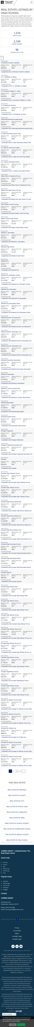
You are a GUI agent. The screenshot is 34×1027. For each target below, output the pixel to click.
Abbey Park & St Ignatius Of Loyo (10, 176)
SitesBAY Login (17, 939)
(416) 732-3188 (10, 907)
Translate (29, 1014)
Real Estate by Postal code (17, 807)
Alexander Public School (8, 417)
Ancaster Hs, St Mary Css (8, 728)
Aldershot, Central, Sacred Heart (10, 388)
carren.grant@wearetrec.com (14, 909)
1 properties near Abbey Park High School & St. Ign (16, 199)
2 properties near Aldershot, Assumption (12, 383)
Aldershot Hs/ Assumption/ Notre (10, 303)
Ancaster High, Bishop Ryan (9, 587)
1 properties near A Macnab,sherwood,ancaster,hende (17, 128)
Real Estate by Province (17, 790)
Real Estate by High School (17, 840)
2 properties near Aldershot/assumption (12, 411)
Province (5, 862)
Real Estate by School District (17, 823)
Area (4, 873)
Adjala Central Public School (9, 218)
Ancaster (3, 459)
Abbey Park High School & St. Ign (11, 190)
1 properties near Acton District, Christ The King (15, 213)
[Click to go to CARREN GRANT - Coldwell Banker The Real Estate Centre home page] (7, 2)
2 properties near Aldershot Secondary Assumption (16, 369)
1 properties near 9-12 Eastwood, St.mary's (13, 114)
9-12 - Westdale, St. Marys (8, 77)
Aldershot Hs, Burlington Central (10, 275)
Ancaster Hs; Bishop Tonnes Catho (11, 742)
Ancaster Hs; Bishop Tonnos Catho (11, 756)
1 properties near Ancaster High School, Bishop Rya (16, 511)
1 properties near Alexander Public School (13, 426)
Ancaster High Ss (6, 572)
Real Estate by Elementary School (17, 829)
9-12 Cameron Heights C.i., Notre (10, 91)
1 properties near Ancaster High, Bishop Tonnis (15, 610)
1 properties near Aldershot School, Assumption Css (16, 355)
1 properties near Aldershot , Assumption (13, 242)
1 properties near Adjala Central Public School (14, 227)
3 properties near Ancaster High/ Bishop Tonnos (15, 666)
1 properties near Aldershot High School (12, 256)
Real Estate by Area (17, 818)
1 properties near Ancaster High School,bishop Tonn (16, 539)
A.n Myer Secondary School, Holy (11, 133)
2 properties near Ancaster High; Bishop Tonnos (15, 695)
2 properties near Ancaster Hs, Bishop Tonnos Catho (16, 709)
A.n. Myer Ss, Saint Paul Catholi (10, 148)
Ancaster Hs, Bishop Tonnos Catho (11, 700)
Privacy (17, 928)
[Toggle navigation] (31, 2)
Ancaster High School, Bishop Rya (11, 502)
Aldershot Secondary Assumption (11, 360)
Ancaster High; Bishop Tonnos (10, 686)
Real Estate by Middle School (17, 834)
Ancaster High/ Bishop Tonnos (10, 657)
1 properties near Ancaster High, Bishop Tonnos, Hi (16, 652)
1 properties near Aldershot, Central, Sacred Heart (15, 397)
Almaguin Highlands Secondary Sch (11, 445)
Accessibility (17, 931)
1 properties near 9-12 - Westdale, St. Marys (14, 86)
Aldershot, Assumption (7, 374)
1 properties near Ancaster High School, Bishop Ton (16, 525)
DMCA (17, 933)
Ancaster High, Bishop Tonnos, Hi (11, 643)
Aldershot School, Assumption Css (11, 346)
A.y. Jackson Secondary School (10, 162)
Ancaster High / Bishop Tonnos (10, 487)
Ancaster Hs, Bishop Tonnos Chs (10, 714)
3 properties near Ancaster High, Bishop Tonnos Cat (16, 638)
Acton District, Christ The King (10, 204)
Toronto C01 (6, 885)
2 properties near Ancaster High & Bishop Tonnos (15, 482)
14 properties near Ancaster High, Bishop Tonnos (15, 624)
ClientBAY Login (17, 936)
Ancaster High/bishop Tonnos (9, 671)
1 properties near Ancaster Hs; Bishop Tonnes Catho (16, 751)
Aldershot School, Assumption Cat (11, 332)
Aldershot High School (7, 247)
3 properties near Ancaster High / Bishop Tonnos (15, 496)
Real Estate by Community (17, 812)
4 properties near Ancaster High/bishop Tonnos (15, 680)
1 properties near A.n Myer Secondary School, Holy (16, 142)
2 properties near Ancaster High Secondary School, (16, 567)
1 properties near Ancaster (8, 468)
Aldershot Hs (5, 261)
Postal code (6, 868)
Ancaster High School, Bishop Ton (11, 516)
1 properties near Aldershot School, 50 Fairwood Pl (16, 326)
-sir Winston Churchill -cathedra (10, 63)
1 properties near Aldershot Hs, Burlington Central (15, 284)
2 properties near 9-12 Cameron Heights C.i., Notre (16, 100)
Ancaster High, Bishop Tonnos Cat (11, 629)
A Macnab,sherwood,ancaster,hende (11, 119)
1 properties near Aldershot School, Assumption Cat (16, 341)
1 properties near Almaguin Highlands (12, 440)
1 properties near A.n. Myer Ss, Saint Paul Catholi (15, 157)
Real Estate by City (17, 801)
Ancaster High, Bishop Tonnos (10, 615)
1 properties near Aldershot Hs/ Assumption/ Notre (15, 312)
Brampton (6, 887)
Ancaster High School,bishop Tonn (11, 530)
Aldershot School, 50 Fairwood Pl (11, 317)
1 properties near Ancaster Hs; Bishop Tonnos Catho (16, 765)
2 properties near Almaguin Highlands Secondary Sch (17, 454)
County (5, 864)
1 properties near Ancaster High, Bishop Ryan (14, 596)
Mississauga (6, 883)
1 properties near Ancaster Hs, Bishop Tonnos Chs (16, 723)
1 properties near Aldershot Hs (10, 270)
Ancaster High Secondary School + (11, 544)
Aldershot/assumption (7, 403)
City (4, 866)
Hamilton (5, 881)
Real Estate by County (17, 795)
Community (6, 871)
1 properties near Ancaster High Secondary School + (16, 553)
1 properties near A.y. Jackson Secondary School (15, 171)
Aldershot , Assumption (8, 233)
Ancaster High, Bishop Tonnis (9, 601)
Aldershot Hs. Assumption (8, 289)
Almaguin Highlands (7, 431)
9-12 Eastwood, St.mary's (8, 105)
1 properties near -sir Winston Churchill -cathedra (15, 72)
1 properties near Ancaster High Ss (11, 581)
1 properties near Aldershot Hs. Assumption (13, 298)
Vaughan (5, 889)
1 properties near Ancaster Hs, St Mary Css (13, 737)
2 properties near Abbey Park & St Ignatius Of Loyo (16, 185)
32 (20, 771)
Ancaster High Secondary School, (11, 558)
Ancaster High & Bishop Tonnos (10, 473)
